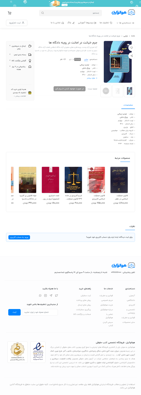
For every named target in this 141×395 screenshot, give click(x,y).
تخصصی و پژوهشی (130, 311)
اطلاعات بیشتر (20, 96)
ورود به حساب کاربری (19, 237)
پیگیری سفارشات (83, 309)
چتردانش (92, 351)
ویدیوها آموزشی (85, 22)
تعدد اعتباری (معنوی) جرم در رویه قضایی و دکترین (50, 197)
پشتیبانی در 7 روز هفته (18, 68)
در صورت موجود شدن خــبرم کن (69, 88)
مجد (112, 351)
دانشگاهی (131, 300)
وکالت (69, 359)
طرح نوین (58, 351)
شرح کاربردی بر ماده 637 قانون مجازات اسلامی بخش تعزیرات (73, 197)
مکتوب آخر (67, 351)
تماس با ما (55, 22)
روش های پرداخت (83, 300)
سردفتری (55, 359)
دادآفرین (85, 351)
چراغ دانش (86, 68)
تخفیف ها (104, 22)
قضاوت (62, 359)
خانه (133, 36)
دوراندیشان (77, 351)
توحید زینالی (84, 65)
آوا (119, 355)
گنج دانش (106, 351)
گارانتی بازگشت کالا (19, 61)
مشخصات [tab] (128, 105)
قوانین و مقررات (128, 317)
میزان (117, 351)
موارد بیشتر (91, 78)
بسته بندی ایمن (20, 55)
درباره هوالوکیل (106, 309)
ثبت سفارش (86, 295)
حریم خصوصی (107, 300)
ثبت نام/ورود (15, 22)
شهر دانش (125, 355)
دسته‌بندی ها (125, 22)
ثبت (14, 312)
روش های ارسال (84, 305)
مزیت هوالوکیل (106, 305)
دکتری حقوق (90, 362)
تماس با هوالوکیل (109, 316)
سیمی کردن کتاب (108, 324)
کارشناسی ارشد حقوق (105, 362)
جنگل (99, 351)
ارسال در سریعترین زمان (19, 47)
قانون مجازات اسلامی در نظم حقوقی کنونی (122, 197)
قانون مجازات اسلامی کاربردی (98, 197)
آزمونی (132, 295)
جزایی (125, 36)
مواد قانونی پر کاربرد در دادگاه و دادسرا (28, 197)
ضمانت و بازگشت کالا (82, 314)
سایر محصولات (128, 322)
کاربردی (132, 305)
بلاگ (69, 22)
